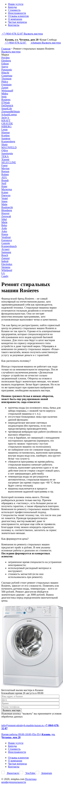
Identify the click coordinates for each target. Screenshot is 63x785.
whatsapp (36, 42)
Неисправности (17, 13)
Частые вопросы (17, 22)
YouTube (30, 773)
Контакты (13, 25)
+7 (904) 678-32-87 (12, 33)
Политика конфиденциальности (18, 781)
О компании (15, 19)
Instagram (46, 773)
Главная (5, 48)
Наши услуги (15, 4)
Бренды (12, 7)
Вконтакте (13, 773)
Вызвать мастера (33, 33)
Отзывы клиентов (18, 16)
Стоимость (14, 10)
